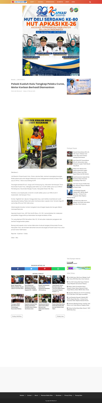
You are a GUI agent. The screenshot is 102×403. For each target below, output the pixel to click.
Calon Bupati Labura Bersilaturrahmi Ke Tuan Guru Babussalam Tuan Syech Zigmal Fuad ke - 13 (58, 288)
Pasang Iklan (78, 395)
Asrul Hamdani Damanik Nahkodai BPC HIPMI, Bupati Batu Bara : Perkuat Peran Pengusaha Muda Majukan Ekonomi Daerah (77, 194)
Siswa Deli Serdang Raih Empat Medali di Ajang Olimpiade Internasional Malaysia (78, 282)
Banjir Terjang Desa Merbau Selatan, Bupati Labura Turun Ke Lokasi (17, 287)
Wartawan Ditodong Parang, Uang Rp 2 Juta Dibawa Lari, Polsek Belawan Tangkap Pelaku (78, 304)
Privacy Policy (68, 395)
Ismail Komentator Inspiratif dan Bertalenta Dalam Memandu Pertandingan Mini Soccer (81, 178)
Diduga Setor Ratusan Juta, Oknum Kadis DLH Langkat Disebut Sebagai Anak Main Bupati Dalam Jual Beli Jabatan (81, 171)
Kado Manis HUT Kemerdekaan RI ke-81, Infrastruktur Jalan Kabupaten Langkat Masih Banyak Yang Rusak (81, 162)
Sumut (32, 1)
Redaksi (22, 395)
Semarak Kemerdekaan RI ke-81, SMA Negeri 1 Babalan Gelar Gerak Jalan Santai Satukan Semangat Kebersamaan (81, 154)
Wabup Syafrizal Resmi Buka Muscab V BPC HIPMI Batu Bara (78, 309)
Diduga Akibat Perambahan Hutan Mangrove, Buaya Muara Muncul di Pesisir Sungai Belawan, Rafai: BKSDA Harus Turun (78, 288)
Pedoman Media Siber (47, 395)
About (36, 395)
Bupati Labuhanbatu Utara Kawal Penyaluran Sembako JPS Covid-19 (44, 288)
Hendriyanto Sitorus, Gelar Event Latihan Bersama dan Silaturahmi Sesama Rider (44, 307)
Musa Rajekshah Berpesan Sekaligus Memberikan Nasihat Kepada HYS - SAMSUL (31, 288)
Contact (29, 395)
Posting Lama (60, 316)
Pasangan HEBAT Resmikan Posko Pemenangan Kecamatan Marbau (16, 306)
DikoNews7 (54, 400)
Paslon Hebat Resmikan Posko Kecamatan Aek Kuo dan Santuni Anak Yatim (58, 306)
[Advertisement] (38, 105)
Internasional (50, 1)
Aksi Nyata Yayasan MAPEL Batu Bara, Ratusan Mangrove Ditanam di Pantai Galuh (81, 185)
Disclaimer (58, 395)
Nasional (40, 1)
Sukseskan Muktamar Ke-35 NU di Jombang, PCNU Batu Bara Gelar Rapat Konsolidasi (78, 293)
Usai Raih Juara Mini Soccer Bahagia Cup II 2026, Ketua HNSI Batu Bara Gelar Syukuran (81, 202)
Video (73, 1)
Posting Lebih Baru (17, 316)
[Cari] (90, 2)
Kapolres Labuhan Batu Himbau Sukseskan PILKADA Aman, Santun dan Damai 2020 (31, 306)
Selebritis (60, 1)
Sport (67, 1)
